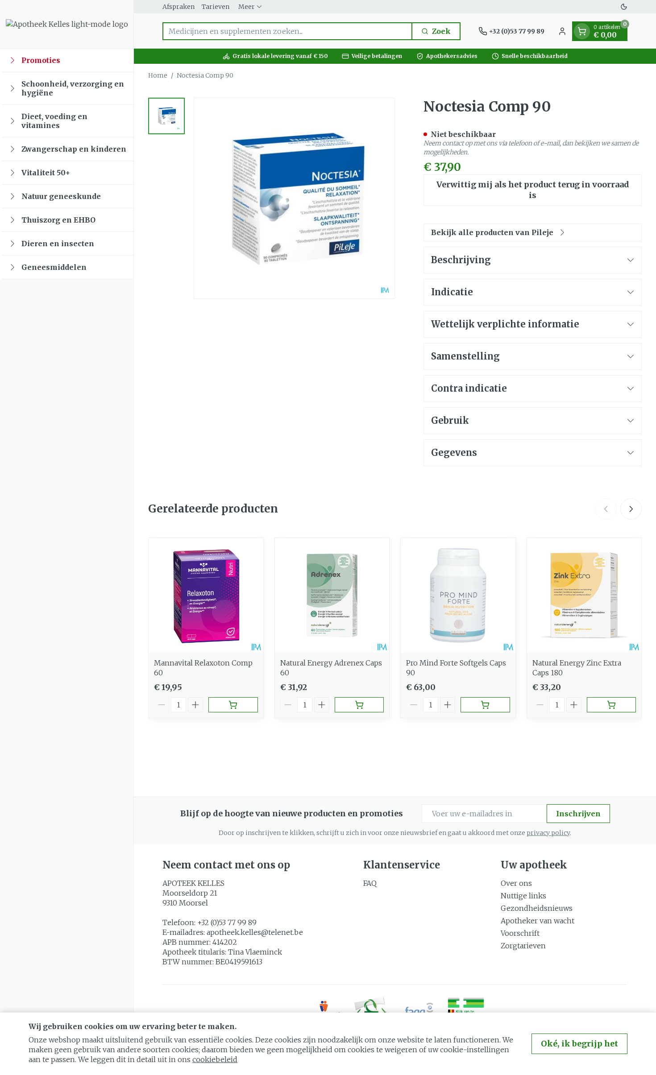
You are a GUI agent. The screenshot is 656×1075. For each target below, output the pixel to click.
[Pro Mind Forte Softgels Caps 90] (458, 595)
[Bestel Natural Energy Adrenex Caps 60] (359, 704)
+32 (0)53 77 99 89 (227, 922)
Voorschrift (520, 933)
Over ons (516, 883)
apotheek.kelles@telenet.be (255, 932)
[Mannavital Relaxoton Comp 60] (206, 595)
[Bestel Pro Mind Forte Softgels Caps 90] (485, 704)
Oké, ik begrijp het (579, 1043)
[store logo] (67, 24)
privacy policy (548, 833)
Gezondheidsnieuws (537, 908)
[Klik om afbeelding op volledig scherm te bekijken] (294, 198)
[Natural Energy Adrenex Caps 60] (332, 595)
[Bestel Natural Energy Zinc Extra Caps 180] (611, 704)
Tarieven (215, 7)
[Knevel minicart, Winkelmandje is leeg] (582, 31)
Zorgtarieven (523, 945)
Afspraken (178, 7)
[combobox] (287, 31)
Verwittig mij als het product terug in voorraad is (532, 189)
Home (157, 75)
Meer (246, 7)
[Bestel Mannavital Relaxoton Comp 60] (233, 704)
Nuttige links (523, 895)
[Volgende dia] (631, 509)
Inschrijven (578, 813)
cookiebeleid (214, 1059)
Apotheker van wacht (537, 920)
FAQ (370, 883)
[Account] (562, 31)
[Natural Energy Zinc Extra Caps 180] (584, 595)
